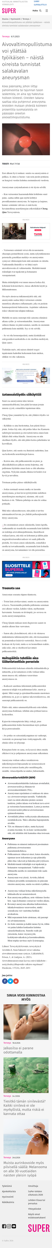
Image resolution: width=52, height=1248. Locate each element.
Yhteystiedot (34, 1208)
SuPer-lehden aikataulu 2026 (35, 1193)
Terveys (26, 19)
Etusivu (5, 19)
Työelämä (7, 1186)
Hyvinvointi (16, 19)
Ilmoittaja (33, 1186)
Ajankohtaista (9, 1191)
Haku (35, 10)
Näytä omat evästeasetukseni (37, 1216)
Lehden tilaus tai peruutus (36, 1202)
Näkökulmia (8, 1202)
